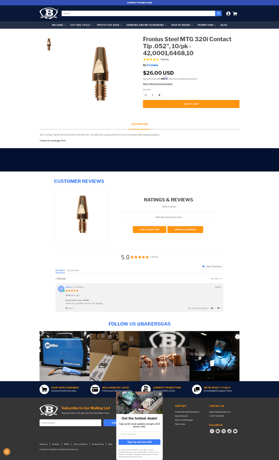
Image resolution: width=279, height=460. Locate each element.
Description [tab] (140, 124)
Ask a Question (149, 229)
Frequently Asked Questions (187, 411)
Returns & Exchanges (184, 420)
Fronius (152, 65)
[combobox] (138, 13)
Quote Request (181, 416)
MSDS (66, 444)
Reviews (55, 444)
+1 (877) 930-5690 (216, 416)
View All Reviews (185, 229)
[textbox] (222, 280)
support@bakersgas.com (220, 411)
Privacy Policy (98, 444)
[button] (235, 13)
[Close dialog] (160, 394)
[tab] (212, 266)
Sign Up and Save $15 (139, 442)
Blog (224, 25)
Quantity (146, 89)
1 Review (164, 59)
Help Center (180, 424)
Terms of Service (80, 444)
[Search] (218, 13)
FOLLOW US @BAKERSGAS (140, 324)
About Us (44, 444)
